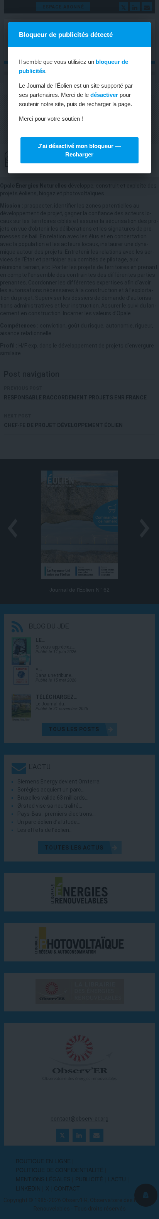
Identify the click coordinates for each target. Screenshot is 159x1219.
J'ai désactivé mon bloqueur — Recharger (79, 150)
